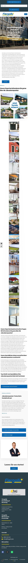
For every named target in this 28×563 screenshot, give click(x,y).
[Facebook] (3, 552)
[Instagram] (7, 552)
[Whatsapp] (12, 552)
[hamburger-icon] (25, 14)
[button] (14, 386)
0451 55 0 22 (4, 413)
